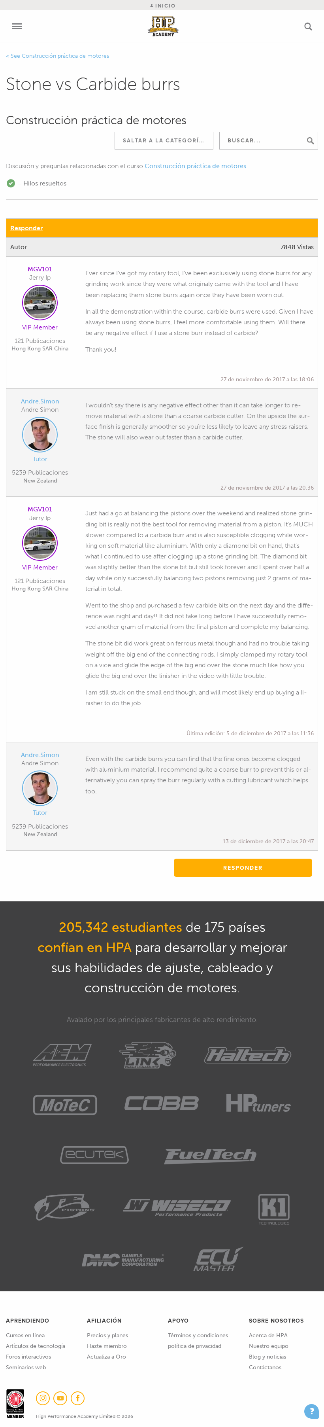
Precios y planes (107, 1335)
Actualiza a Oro (106, 1356)
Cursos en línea (25, 1335)
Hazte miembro (107, 1346)
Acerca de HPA (268, 1335)
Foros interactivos (28, 1356)
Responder (26, 228)
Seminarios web (26, 1367)
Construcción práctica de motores (65, 56)
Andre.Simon (40, 401)
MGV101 (40, 269)
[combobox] (164, 141)
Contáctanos (265, 1367)
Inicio (164, 5)
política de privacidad (194, 1346)
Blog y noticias (267, 1356)
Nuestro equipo (268, 1346)
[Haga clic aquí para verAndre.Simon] (40, 436)
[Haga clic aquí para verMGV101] (40, 304)
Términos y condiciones (198, 1335)
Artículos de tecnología (35, 1346)
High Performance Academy (163, 26)
